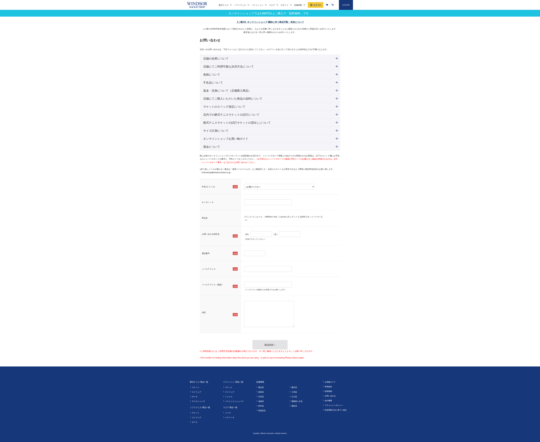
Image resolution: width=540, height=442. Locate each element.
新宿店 (261, 392)
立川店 (294, 396)
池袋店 (261, 401)
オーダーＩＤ (208, 202)
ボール (194, 396)
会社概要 (328, 400)
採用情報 (328, 391)
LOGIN (346, 5)
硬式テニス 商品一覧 (199, 381)
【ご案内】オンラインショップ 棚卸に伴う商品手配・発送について (270, 21)
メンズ (228, 412)
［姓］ (247, 234)
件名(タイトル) (208, 186)
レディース (229, 417)
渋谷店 (261, 396)
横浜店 (261, 387)
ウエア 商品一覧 (230, 407)
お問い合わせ (330, 395)
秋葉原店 (262, 410)
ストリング (196, 392)
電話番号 (206, 253)
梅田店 (294, 405)
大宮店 (294, 392)
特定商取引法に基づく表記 (336, 410)
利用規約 (328, 386)
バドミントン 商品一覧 (233, 381)
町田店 (261, 405)
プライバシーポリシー (334, 405)
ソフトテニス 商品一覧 (200, 407)
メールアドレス (209, 268)
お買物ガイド (330, 382)
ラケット (195, 387)
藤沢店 (294, 387)
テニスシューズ (198, 401)
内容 (204, 312)
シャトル (228, 396)
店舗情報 (260, 381)
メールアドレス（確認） (212, 284)
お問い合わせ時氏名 (211, 234)
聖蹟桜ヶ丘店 (297, 401)
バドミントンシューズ (234, 401)
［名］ (275, 234)
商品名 (205, 217)
